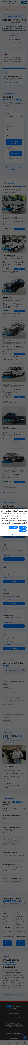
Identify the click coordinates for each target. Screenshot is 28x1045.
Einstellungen (23, 530)
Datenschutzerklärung (7, 534)
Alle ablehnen (23, 527)
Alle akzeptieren (13, 527)
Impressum (17, 534)
